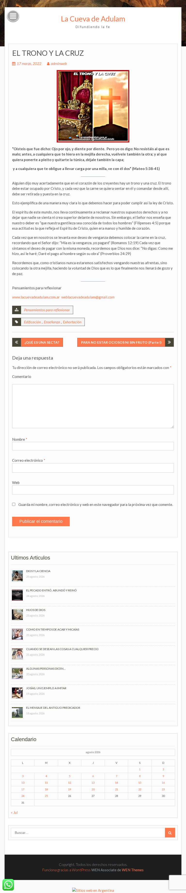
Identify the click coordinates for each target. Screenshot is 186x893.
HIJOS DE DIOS (35, 610)
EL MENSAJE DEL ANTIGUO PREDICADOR (53, 707)
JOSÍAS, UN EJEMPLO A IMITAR (46, 688)
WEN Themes (133, 870)
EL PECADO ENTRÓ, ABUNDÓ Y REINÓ (51, 590)
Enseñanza (52, 322)
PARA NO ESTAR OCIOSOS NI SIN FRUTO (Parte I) (121, 342)
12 (69, 782)
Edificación (32, 322)
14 (116, 782)
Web (16, 482)
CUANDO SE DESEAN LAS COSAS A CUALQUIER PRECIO (62, 649)
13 (93, 782)
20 (93, 789)
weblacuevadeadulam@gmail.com (88, 297)
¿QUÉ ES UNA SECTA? (41, 342)
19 (69, 789)
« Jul (14, 812)
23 (163, 789)
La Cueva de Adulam (93, 18)
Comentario (21, 376)
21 (116, 789)
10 (22, 782)
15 (139, 782)
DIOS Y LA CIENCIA (38, 571)
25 (46, 795)
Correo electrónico (28, 460)
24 (22, 795)
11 (46, 782)
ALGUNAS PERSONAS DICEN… (46, 668)
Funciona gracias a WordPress (66, 870)
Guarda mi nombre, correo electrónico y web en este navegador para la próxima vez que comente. (95, 504)
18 (46, 789)
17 (22, 789)
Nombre (19, 439)
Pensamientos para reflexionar (47, 310)
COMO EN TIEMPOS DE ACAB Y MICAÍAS (52, 629)
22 (139, 789)
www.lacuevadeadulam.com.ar (36, 297)
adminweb (59, 63)
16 (163, 782)
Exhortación (72, 322)
